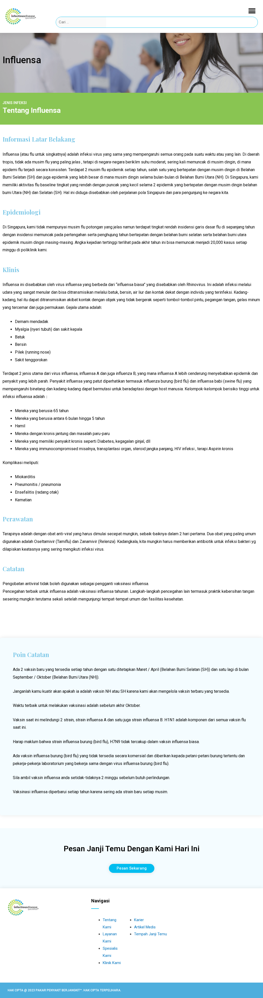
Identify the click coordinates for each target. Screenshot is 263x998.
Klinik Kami (112, 962)
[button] (252, 11)
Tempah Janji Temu (150, 934)
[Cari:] (81, 22)
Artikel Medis (145, 927)
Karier (139, 920)
